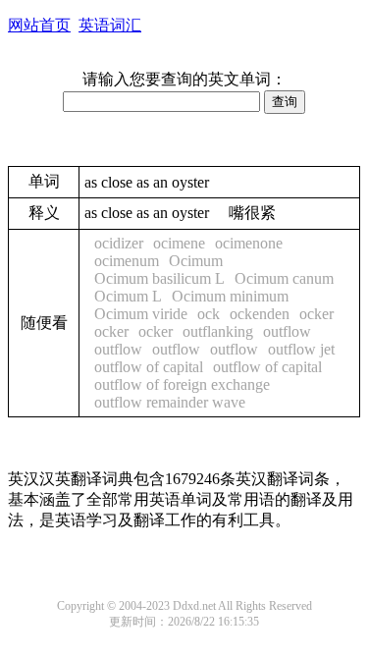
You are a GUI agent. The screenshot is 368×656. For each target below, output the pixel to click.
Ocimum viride (140, 313)
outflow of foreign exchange (182, 384)
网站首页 (39, 25)
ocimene (179, 243)
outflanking (218, 331)
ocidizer (118, 243)
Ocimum (196, 260)
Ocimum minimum (230, 296)
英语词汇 (110, 25)
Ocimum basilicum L (159, 278)
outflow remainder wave (169, 402)
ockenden (259, 313)
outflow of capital (148, 366)
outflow (287, 331)
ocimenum (126, 260)
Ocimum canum (284, 278)
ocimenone (249, 243)
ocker (316, 313)
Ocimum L (128, 296)
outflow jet (301, 349)
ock (208, 313)
